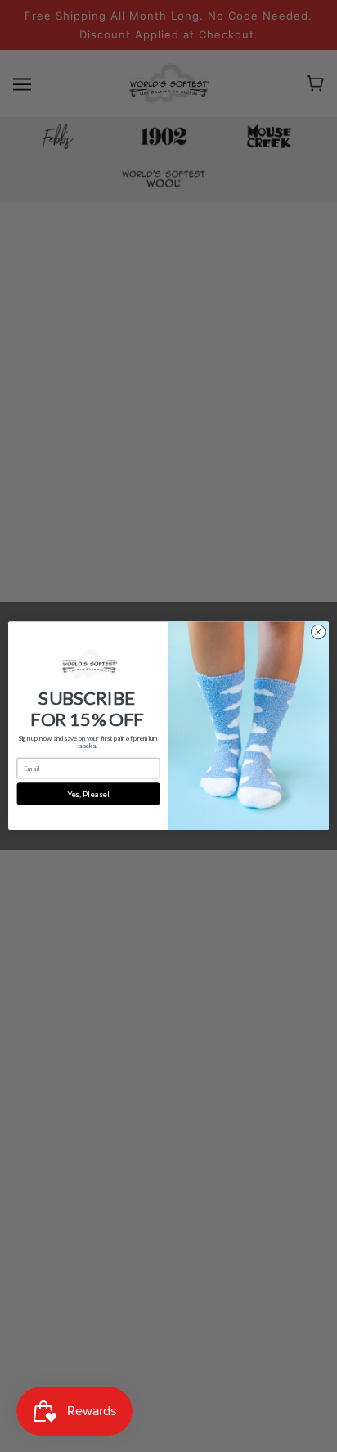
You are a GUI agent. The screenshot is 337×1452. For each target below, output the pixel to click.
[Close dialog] (318, 632)
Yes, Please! (88, 794)
